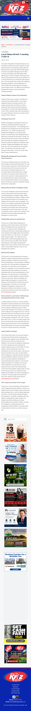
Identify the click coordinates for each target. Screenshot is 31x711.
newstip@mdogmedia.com (15, 702)
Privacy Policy (15, 691)
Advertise (15, 687)
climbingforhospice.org (7, 378)
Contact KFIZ (15, 685)
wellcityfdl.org (7, 292)
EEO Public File (15, 693)
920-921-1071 (15, 700)
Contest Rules (15, 689)
